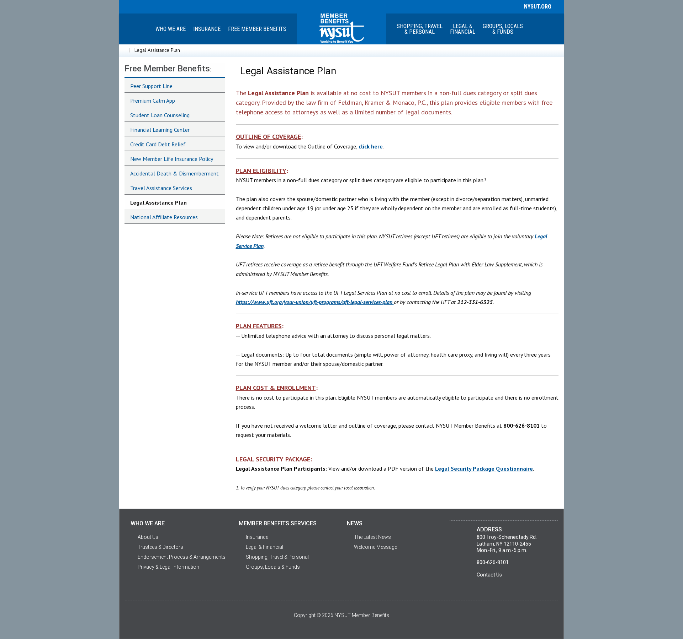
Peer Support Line (151, 86)
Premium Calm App (152, 100)
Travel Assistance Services (161, 187)
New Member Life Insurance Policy (171, 158)
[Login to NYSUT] (125, 6)
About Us (148, 537)
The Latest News (372, 537)
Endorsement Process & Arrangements (182, 557)
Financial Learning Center (160, 129)
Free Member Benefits (257, 29)
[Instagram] (162, 6)
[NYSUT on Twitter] (150, 6)
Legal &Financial (462, 29)
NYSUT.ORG (536, 6)
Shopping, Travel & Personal (420, 29)
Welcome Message (375, 547)
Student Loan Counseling (160, 115)
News (354, 523)
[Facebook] (137, 6)
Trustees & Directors (160, 547)
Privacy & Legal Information (168, 567)
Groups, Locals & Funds (503, 29)
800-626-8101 (493, 562)
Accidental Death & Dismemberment (174, 173)
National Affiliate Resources (164, 217)
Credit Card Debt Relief (158, 144)
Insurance (207, 29)
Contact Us (489, 575)
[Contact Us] (174, 6)
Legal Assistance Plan (158, 202)
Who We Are (170, 29)
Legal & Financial (264, 547)
